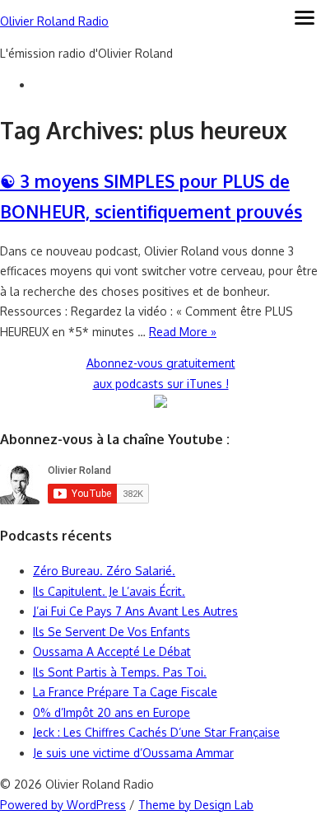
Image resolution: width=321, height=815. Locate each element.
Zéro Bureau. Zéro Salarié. (104, 571)
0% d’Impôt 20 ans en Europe (111, 712)
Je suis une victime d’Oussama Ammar (133, 753)
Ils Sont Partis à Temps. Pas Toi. (120, 672)
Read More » (182, 332)
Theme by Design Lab (196, 805)
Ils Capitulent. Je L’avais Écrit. (109, 591)
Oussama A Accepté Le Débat (112, 651)
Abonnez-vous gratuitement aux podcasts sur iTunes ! (160, 373)
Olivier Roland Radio (54, 21)
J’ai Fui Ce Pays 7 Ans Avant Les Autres (135, 611)
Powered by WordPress (63, 805)
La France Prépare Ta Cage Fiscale (125, 692)
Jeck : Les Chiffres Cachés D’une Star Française (156, 732)
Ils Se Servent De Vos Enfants (111, 632)
